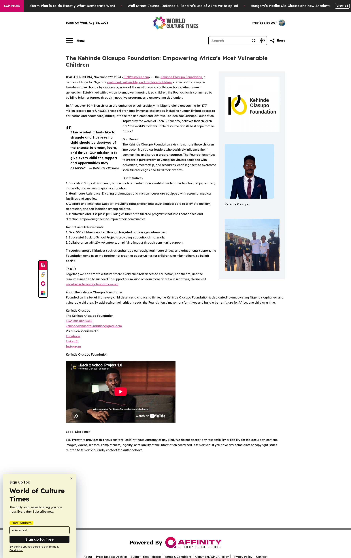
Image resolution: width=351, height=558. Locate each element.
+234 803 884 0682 (79, 321)
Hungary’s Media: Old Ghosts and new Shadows (291, 6)
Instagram (73, 346)
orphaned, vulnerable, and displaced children (139, 82)
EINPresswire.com (136, 77)
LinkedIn (72, 341)
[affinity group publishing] (43, 283)
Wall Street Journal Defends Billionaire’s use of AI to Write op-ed (183, 6)
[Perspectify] (43, 274)
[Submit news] (43, 265)
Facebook (73, 336)
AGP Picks (12, 6)
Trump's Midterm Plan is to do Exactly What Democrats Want (63, 6)
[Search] (253, 40)
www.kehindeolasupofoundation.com (92, 284)
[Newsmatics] (43, 292)
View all (342, 6)
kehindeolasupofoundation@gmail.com (94, 326)
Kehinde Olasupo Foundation (181, 77)
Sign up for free (39, 539)
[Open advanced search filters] (262, 40)
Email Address (21, 523)
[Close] (71, 478)
